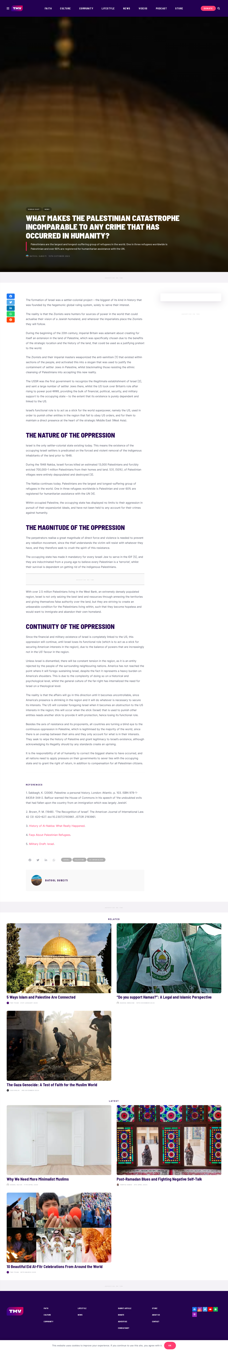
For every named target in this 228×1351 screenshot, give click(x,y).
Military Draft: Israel (41, 844)
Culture (47, 1315)
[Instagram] (199, 1309)
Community (48, 1321)
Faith (46, 1308)
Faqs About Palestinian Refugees (49, 834)
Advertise (122, 1321)
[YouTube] (210, 1309)
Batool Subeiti (38, 256)
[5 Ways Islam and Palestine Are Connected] (59, 964)
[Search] (218, 8)
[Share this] (11, 296)
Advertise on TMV (114, 278)
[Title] (215, 1309)
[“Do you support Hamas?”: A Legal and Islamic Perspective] (169, 964)
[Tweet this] (11, 302)
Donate (121, 1315)
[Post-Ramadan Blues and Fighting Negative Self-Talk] (169, 1146)
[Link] (17, 8)
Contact (155, 1321)
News (80, 1315)
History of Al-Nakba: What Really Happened (57, 825)
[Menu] (8, 8)
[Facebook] (194, 1309)
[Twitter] (205, 1309)
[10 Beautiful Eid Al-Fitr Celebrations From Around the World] (59, 1234)
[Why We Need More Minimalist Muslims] (59, 1146)
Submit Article (124, 1308)
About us (156, 1315)
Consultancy (123, 1328)
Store (154, 1308)
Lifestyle (82, 1308)
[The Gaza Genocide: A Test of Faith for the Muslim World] (59, 1052)
